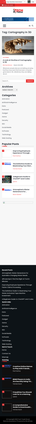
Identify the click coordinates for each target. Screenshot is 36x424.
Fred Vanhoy (17, 156)
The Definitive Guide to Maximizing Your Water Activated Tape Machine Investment (22, 167)
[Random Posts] (29, 25)
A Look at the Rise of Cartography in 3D (17, 61)
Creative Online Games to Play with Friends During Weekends (22, 368)
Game (4, 117)
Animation (6, 99)
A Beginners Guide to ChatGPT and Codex (21, 178)
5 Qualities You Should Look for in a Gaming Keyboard (22, 394)
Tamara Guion (17, 169)
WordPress (28, 421)
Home (4, 350)
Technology (6, 134)
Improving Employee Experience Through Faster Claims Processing (21, 154)
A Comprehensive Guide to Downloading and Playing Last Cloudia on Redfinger (22, 408)
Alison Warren (17, 194)
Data (4, 106)
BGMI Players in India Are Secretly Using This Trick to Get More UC (22, 381)
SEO (3, 124)
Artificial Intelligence (9, 102)
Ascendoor (12, 421)
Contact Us (6, 353)
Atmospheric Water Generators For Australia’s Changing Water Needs (22, 192)
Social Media (6, 127)
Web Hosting (7, 138)
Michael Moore (7, 65)
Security (5, 120)
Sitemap (5, 357)
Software (6, 57)
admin (15, 181)
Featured (5, 109)
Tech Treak (21, 419)
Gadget (5, 113)
